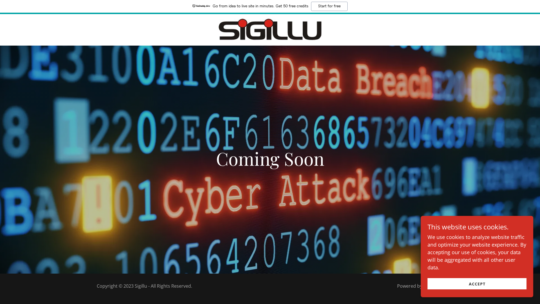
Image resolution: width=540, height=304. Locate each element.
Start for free (329, 6)
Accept (477, 284)
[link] (270, 29)
